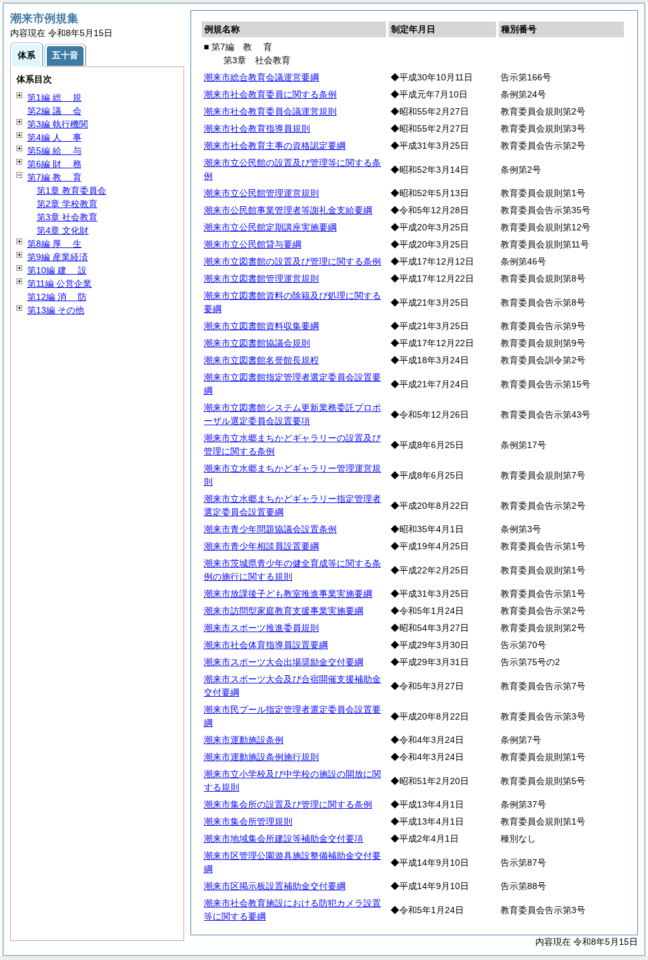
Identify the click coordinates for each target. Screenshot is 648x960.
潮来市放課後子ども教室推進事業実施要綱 (288, 594)
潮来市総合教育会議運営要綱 (261, 77)
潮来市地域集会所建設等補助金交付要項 (283, 838)
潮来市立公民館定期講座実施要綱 (270, 227)
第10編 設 (57, 270)
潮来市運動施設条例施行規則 (261, 757)
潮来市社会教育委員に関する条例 (270, 94)
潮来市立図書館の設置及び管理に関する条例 (292, 261)
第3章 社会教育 (67, 217)
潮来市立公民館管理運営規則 (261, 193)
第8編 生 (54, 244)
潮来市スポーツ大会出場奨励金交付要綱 (283, 662)
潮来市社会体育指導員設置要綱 (266, 645)
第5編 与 (54, 151)
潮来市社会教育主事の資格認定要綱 (275, 145)
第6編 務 (54, 164)
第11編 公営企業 (59, 283)
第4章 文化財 (63, 230)
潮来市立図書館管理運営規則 (261, 278)
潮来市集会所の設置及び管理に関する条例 (288, 804)
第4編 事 (54, 137)
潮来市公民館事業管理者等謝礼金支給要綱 (288, 210)
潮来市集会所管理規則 (248, 821)
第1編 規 (54, 97)
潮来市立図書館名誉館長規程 (261, 360)
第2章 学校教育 (67, 204)
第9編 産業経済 (57, 257)
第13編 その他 (55, 310)
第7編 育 (54, 177)
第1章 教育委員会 (71, 190)
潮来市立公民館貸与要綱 (252, 244)
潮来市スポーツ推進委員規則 (261, 628)
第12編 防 (57, 297)
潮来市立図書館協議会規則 (257, 343)
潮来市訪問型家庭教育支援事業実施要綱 (283, 611)
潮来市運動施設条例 (244, 740)
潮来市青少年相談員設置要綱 (261, 546)
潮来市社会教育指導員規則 (257, 128)
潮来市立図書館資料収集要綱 (261, 326)
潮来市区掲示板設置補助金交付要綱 (275, 886)
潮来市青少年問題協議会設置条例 (270, 529)
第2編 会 (54, 111)
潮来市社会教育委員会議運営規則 (270, 111)
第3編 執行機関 (57, 124)
